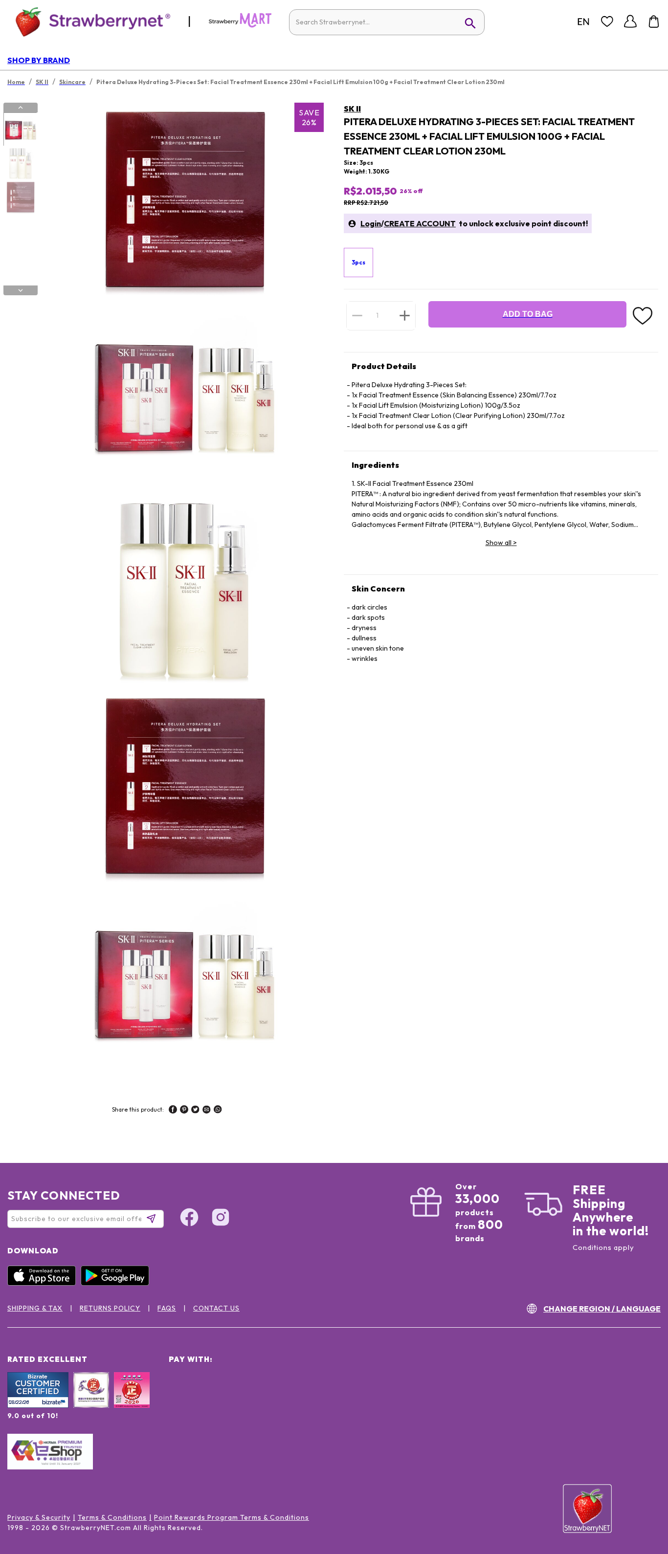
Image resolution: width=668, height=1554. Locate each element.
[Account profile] (630, 21)
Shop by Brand (38, 60)
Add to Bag (528, 314)
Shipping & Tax (35, 1308)
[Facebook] (189, 1218)
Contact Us (216, 1308)
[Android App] (117, 1283)
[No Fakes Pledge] (132, 1400)
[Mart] (240, 25)
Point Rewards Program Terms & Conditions (231, 1517)
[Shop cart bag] (654, 21)
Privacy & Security (38, 1517)
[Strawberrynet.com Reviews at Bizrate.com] (37, 1405)
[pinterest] (184, 1110)
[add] (404, 315)
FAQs (166, 1308)
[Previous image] (20, 107)
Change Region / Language (602, 1308)
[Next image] (20, 290)
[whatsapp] (218, 1110)
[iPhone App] (44, 1283)
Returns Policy (110, 1308)
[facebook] (173, 1110)
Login (370, 223)
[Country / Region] (583, 21)
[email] (206, 1110)
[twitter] (195, 1110)
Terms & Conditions (112, 1517)
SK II (352, 108)
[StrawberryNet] (88, 21)
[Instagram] (220, 1218)
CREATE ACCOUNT (420, 223)
